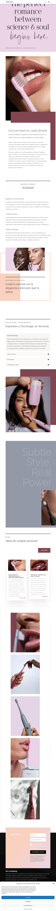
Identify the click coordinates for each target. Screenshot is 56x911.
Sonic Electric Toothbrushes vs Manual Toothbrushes (16, 576)
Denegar (28, 901)
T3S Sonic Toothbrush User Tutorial (38, 575)
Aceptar (28, 897)
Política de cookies (28, 908)
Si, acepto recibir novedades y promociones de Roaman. (38, 846)
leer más (22, 598)
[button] (54, 883)
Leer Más (44, 550)
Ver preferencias (28, 905)
